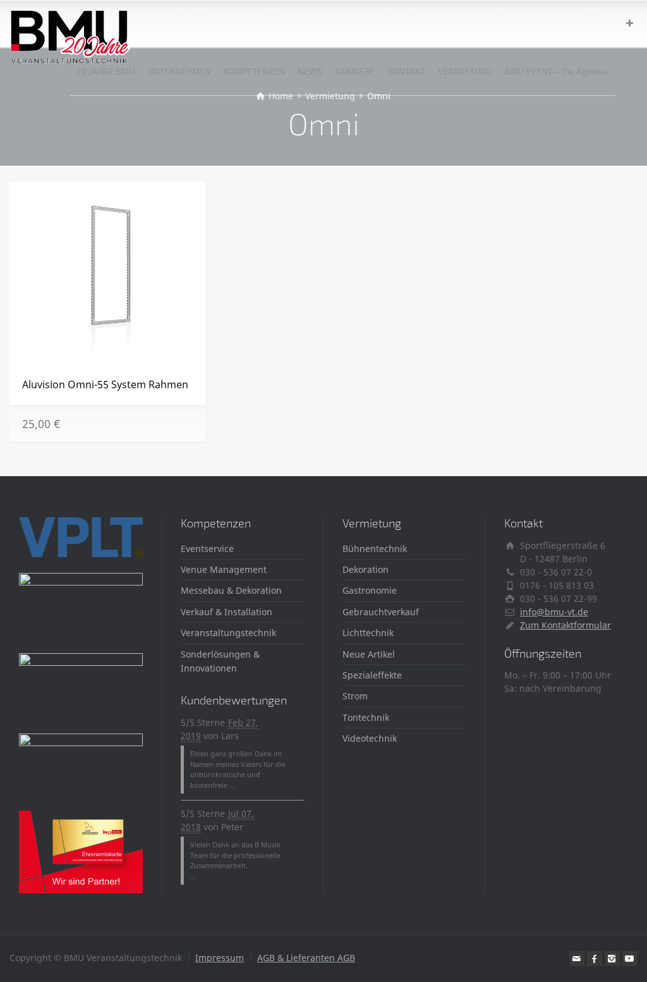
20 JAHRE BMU (105, 71)
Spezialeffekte (372, 675)
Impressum (219, 958)
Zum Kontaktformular (565, 625)
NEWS (310, 71)
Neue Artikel (368, 654)
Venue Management (224, 569)
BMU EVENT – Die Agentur (557, 71)
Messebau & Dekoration (231, 590)
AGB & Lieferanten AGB (306, 958)
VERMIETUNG (465, 71)
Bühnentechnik (374, 549)
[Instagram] (612, 958)
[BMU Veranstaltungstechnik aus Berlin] (70, 23)
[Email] (576, 958)
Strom (355, 696)
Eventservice (207, 549)
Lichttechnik (368, 633)
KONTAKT (406, 71)
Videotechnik (369, 738)
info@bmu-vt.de (554, 612)
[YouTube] (630, 958)
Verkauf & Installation (226, 612)
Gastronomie (369, 590)
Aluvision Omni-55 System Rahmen (105, 384)
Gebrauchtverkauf (380, 612)
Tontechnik (365, 717)
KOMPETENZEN (254, 71)
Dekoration (365, 569)
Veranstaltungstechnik (228, 633)
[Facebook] (594, 958)
